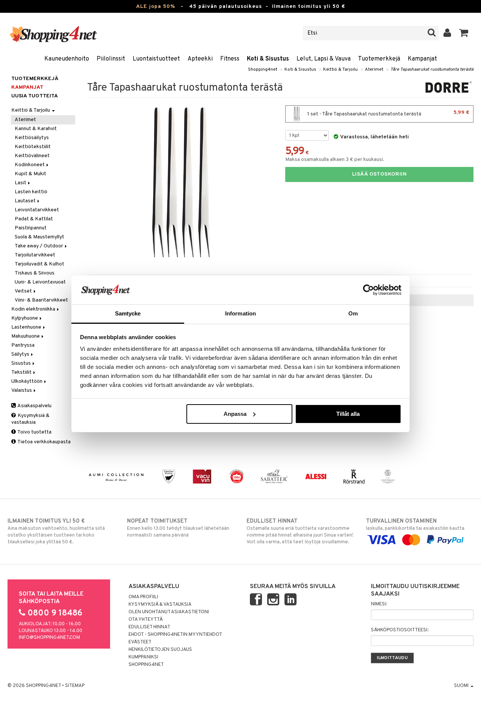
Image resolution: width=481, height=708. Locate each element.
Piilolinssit (111, 59)
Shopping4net (262, 70)
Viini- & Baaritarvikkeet (41, 300)
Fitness (229, 59)
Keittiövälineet (32, 156)
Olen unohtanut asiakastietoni (169, 612)
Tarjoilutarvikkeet (35, 255)
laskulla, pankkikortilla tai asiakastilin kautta (415, 525)
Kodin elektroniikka (33, 309)
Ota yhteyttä (146, 620)
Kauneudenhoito (66, 59)
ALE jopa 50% (155, 6)
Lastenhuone (26, 327)
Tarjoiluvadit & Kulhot (39, 264)
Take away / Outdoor (39, 246)
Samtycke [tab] (128, 313)
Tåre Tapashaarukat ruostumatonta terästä (431, 70)
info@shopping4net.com (49, 638)
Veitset (24, 291)
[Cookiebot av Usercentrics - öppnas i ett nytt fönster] (368, 290)
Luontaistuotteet (156, 59)
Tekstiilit (22, 372)
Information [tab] (240, 313)
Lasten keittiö (31, 192)
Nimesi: (379, 604)
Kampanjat (422, 59)
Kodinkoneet (30, 165)
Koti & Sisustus (268, 59)
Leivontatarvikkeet (37, 210)
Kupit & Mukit (30, 174)
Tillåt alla (348, 414)
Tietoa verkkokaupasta (44, 442)
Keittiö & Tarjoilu (340, 70)
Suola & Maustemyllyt (39, 237)
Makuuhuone (26, 336)
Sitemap (75, 686)
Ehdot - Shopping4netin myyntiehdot (175, 635)
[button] (464, 33)
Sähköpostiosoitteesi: (399, 630)
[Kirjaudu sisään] (447, 33)
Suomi (462, 686)
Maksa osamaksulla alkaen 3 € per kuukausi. (334, 159)
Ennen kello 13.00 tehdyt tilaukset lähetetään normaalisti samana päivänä (178, 528)
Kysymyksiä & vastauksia (30, 419)
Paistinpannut (31, 228)
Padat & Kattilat (34, 219)
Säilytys (20, 354)
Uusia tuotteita (34, 96)
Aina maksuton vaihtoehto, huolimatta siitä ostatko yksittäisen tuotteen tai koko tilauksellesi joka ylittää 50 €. (56, 531)
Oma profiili (143, 597)
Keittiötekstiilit (33, 147)
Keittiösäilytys (32, 138)
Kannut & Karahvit (36, 129)
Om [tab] (353, 313)
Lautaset (26, 201)
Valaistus (22, 390)
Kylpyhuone (25, 318)
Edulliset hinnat (149, 627)
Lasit (21, 183)
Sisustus (21, 363)
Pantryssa (23, 345)
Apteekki (200, 59)
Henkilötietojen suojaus (160, 650)
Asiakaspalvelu (34, 406)
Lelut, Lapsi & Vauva (323, 59)
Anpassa (235, 414)
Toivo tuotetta (34, 432)
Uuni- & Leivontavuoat (40, 282)
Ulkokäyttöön (27, 381)
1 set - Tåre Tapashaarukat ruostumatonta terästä (387, 113)
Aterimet (374, 70)
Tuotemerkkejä (379, 59)
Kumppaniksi (143, 657)
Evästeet (140, 642)
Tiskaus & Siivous (34, 273)
